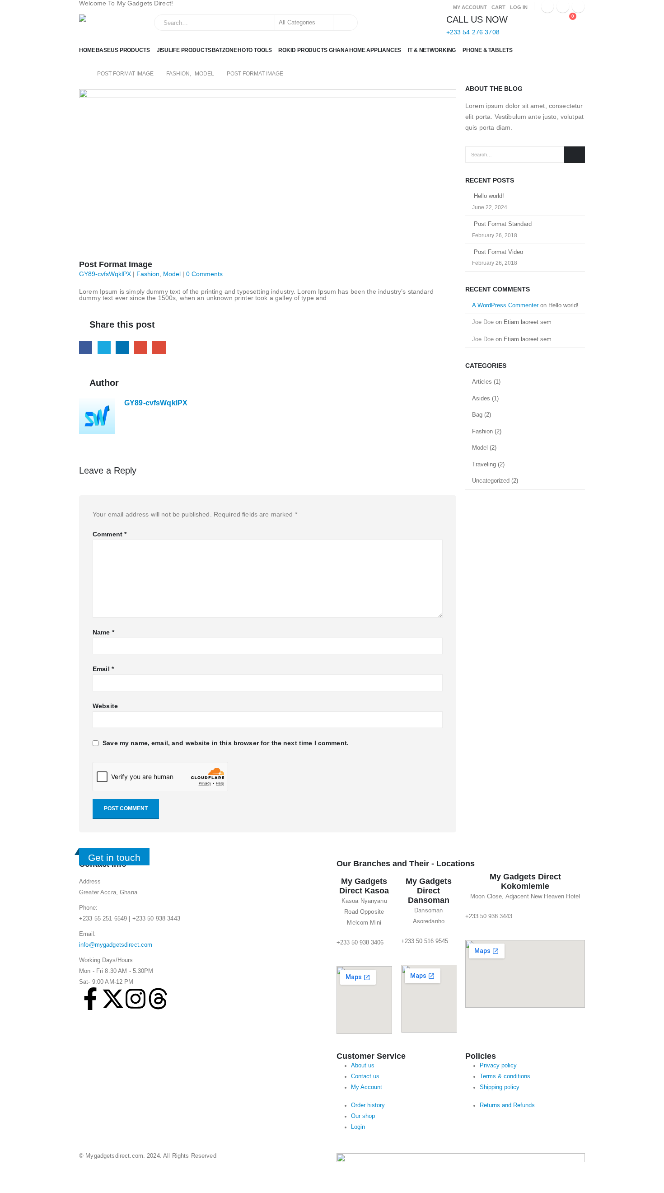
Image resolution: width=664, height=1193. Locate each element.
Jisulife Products (184, 50)
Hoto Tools (255, 50)
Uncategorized (491, 480)
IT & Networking (432, 50)
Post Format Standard (503, 224)
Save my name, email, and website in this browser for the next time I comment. (226, 743)
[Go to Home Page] (81, 73)
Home (87, 50)
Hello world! (489, 196)
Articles (482, 381)
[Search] (344, 22)
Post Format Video (498, 252)
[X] (562, 6)
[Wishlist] (546, 21)
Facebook (85, 347)
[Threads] (158, 998)
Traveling (484, 464)
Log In (519, 7)
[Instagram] (578, 6)
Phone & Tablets (487, 50)
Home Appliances (375, 50)
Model (172, 273)
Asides (481, 398)
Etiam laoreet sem (528, 322)
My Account (470, 7)
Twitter (104, 347)
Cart (498, 7)
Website (105, 705)
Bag (477, 414)
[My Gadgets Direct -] (105, 26)
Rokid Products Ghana (313, 50)
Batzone (224, 50)
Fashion (147, 273)
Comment (109, 534)
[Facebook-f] (90, 998)
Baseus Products (123, 50)
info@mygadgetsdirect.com (115, 945)
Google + (140, 347)
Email (158, 347)
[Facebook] (547, 6)
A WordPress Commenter (505, 305)
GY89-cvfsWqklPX (105, 273)
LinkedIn (122, 347)
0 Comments (204, 273)
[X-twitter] (113, 998)
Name (103, 632)
